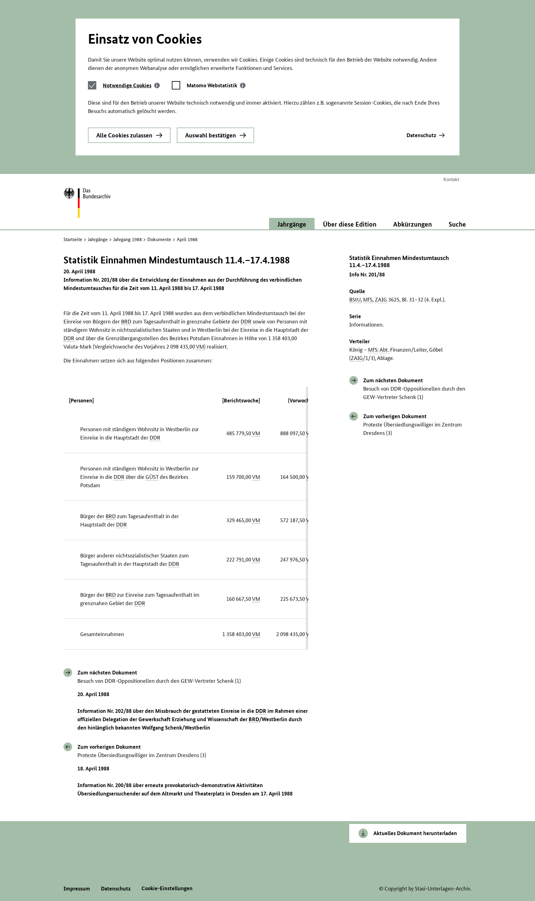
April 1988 (187, 239)
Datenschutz (421, 135)
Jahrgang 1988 (127, 239)
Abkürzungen (412, 224)
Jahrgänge (98, 239)
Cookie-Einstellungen (167, 888)
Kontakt (451, 179)
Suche (457, 224)
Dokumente (159, 239)
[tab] (131, 85)
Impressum (76, 888)
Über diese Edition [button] (349, 224)
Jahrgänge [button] (291, 224)
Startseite (72, 239)
